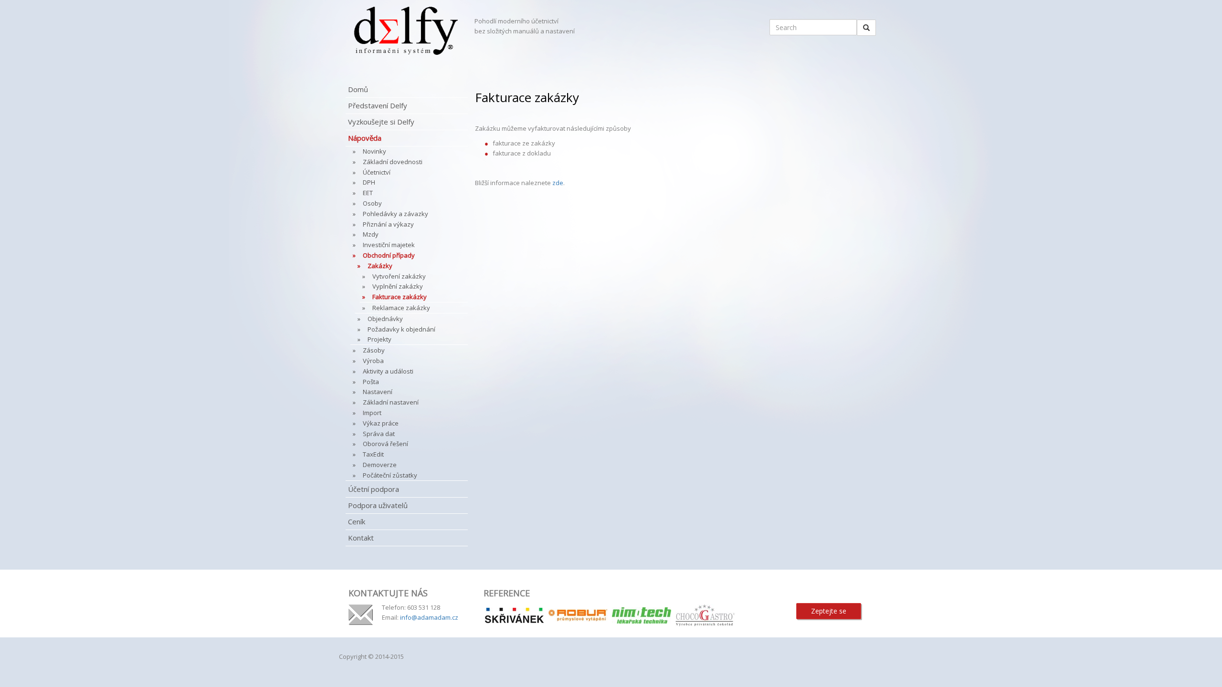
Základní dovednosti (392, 161)
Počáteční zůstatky (390, 475)
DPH (369, 182)
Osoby (372, 203)
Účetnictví (376, 172)
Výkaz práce (381, 423)
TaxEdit (373, 454)
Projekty (379, 339)
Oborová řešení (385, 443)
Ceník (356, 521)
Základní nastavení (391, 402)
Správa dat (379, 433)
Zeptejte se (828, 610)
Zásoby (374, 350)
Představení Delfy (377, 105)
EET (368, 192)
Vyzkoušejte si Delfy (381, 121)
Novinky (374, 151)
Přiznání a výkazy (388, 224)
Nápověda (364, 138)
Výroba (373, 360)
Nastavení (377, 391)
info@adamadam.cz (429, 617)
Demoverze (380, 464)
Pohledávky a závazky (395, 213)
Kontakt (361, 537)
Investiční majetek (389, 244)
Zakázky (380, 265)
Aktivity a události (388, 371)
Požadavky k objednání (401, 329)
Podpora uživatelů (378, 505)
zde (557, 182)
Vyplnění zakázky (397, 286)
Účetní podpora (373, 489)
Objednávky (385, 318)
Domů (358, 89)
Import (372, 412)
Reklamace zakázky (401, 307)
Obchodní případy (389, 255)
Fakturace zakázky (399, 296)
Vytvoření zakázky (399, 276)
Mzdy (371, 234)
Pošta (371, 381)
